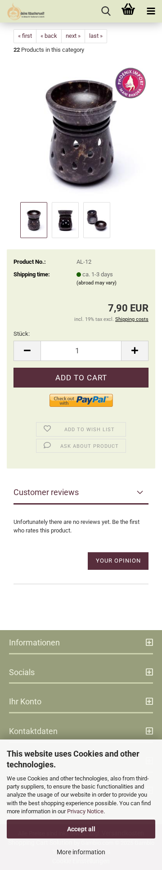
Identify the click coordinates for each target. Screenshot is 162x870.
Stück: (22, 333)
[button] (27, 351)
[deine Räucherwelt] (22, 11)
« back (48, 35)
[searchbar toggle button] (105, 11)
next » (73, 35)
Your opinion (118, 560)
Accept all (81, 829)
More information (81, 852)
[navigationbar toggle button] (151, 11)
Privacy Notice (85, 811)
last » (96, 35)
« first (25, 35)
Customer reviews (46, 492)
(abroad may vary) (96, 283)
